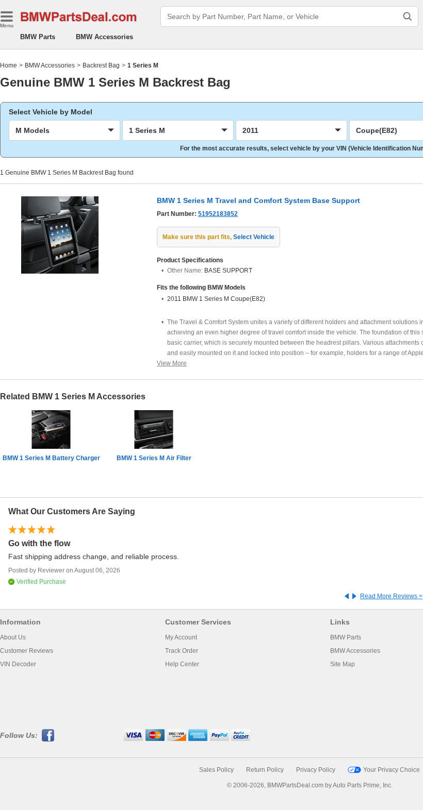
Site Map (342, 664)
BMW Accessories (104, 37)
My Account (181, 637)
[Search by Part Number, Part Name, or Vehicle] (407, 16)
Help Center (182, 664)
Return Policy (265, 769)
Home (8, 65)
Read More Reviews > (391, 596)
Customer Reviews (26, 650)
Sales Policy (216, 769)
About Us (13, 637)
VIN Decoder (18, 664)
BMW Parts (37, 37)
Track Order (181, 650)
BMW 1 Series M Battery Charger (51, 458)
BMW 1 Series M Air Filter (154, 458)
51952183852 (218, 213)
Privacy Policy (315, 769)
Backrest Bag (101, 65)
